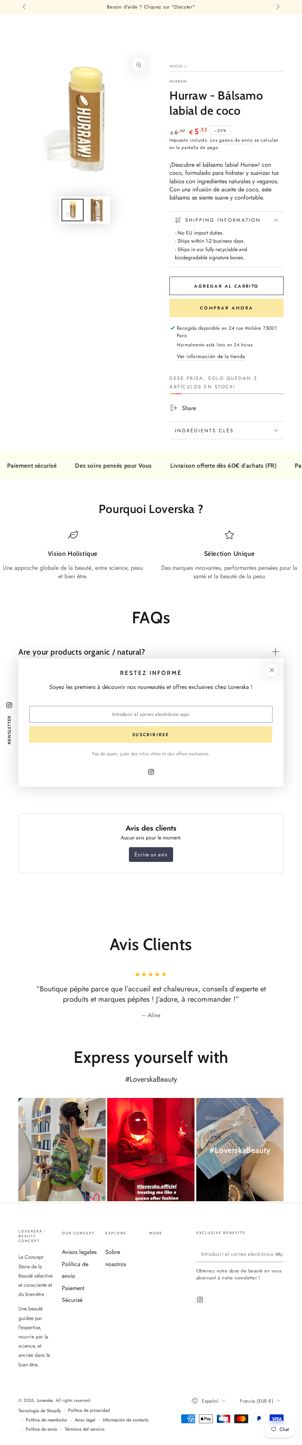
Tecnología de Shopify (39, 1411)
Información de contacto (126, 1420)
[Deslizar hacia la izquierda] (24, 7)
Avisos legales (79, 1252)
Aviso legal (85, 1420)
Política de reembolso (46, 1420)
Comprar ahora (226, 308)
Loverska (45, 1400)
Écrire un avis (150, 854)
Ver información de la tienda (211, 356)
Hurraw (178, 81)
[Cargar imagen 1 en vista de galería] (73, 210)
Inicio (176, 66)
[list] (151, 555)
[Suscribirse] (279, 1253)
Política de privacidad (89, 1410)
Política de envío (41, 1429)
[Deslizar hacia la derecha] (277, 7)
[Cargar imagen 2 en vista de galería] (97, 210)
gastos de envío (236, 140)
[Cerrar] (272, 670)
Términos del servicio (85, 1429)
